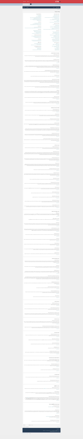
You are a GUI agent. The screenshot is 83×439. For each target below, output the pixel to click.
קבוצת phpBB (45, 388)
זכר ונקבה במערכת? (39, 48)
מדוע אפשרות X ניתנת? (39, 44)
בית (53, 7)
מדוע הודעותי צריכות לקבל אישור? (55, 40)
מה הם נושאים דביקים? (57, 48)
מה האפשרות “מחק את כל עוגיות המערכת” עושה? (54, 22)
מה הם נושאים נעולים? (57, 49)
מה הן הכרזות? (57, 47)
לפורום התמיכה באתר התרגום (49, 416)
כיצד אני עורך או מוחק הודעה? (56, 32)
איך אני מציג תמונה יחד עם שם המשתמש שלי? (54, 27)
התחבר (27, 7)
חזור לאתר (24, 1)
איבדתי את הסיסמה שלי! (56, 18)
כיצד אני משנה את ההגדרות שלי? (56, 24)
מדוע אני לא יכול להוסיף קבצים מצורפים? (55, 37)
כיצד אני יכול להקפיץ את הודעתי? (56, 41)
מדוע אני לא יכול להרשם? (56, 21)
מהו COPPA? (58, 20)
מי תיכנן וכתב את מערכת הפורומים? (37, 43)
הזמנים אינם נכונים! (57, 25)
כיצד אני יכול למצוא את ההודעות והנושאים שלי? (36, 33)
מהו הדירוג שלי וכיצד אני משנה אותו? (55, 28)
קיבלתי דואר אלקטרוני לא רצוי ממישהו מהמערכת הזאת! (35, 24)
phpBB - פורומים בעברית (50, 406)
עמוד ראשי (58, 9)
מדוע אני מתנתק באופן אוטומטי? (56, 16)
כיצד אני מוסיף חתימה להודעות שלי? (55, 33)
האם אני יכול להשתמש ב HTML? (56, 44)
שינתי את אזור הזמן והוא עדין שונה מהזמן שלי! (54, 26)
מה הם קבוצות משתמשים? (38, 16)
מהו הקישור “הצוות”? (39, 20)
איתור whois (28, 397)
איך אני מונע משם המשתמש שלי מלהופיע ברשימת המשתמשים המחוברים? (52, 17)
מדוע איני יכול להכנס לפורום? (56, 36)
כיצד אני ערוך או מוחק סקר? (56, 35)
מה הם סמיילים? (57, 45)
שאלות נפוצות (57, 7)
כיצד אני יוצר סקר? (57, 34)
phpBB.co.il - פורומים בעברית (55, 430)
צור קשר (28, 1)
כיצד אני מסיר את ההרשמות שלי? (38, 37)
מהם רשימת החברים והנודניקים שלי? (37, 27)
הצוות (29, 433)
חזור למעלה (57, 57)
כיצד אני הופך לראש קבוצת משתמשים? (37, 18)
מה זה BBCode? (57, 43)
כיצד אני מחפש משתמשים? (38, 32)
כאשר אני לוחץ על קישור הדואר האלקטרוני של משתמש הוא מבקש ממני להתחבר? (51, 29)
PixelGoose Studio (52, 431)
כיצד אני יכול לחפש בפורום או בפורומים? (37, 30)
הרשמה (24, 7)
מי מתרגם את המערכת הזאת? (38, 47)
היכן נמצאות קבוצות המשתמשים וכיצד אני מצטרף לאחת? (35, 17)
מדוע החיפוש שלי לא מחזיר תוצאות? (37, 31)
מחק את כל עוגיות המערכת (25, 433)
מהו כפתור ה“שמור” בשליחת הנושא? (55, 39)
